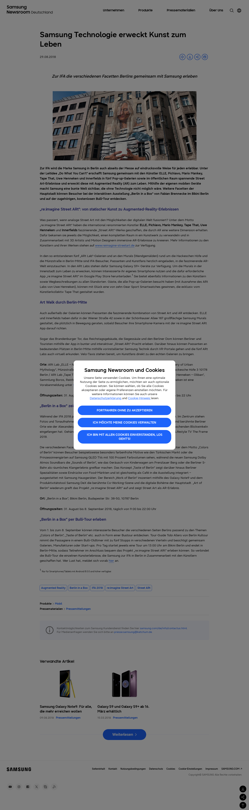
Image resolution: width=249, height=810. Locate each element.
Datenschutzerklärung (106, 398)
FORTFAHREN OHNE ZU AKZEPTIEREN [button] (124, 410)
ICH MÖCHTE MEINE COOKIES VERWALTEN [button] (124, 422)
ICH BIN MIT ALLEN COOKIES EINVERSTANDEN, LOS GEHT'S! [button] (124, 437)
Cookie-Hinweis (139, 398)
